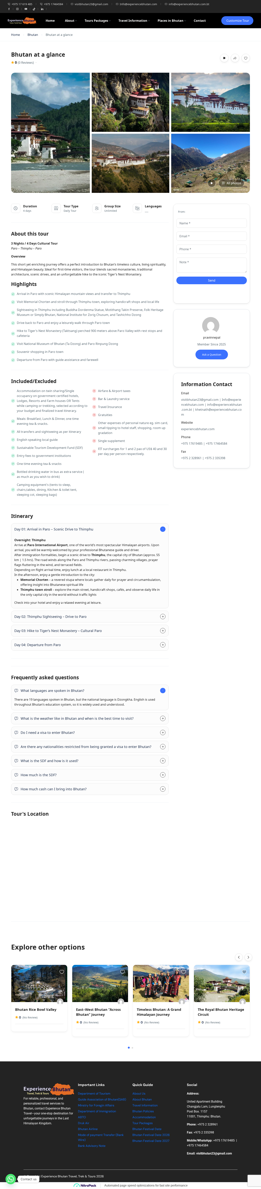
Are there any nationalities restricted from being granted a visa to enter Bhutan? (86, 746)
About (69, 21)
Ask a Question (211, 354)
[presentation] (239, 957)
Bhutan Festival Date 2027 (150, 1141)
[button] (129, 1048)
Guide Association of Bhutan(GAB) (102, 1099)
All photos (234, 183)
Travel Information (132, 21)
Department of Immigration (97, 1111)
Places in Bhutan (170, 21)
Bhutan (33, 35)
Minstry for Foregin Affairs (96, 1105)
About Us (138, 1094)
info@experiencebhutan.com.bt (189, 4)
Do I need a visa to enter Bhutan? (48, 732)
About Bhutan (142, 1099)
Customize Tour (237, 21)
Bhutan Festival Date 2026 (151, 1135)
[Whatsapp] (11, 1179)
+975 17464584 (53, 4)
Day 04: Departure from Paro (37, 644)
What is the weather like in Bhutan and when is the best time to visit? (77, 718)
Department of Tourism (94, 1094)
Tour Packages (142, 1123)
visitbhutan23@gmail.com (91, 4)
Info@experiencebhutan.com (138, 4)
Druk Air (83, 1123)
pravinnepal (211, 337)
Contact (200, 21)
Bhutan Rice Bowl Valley (35, 1009)
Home (50, 21)
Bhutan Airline (88, 1129)
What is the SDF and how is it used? (49, 760)
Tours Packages (96, 21)
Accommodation (144, 1117)
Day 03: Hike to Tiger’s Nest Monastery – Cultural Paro (58, 630)
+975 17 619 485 (22, 4)
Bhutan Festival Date (146, 1129)
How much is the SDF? (39, 775)
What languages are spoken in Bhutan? (52, 690)
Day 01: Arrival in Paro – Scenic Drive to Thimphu (53, 529)
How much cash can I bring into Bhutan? (54, 789)
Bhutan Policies (143, 1111)
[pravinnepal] (60, 1001)
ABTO (82, 1117)
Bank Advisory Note (91, 1146)
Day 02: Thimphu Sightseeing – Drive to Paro (50, 616)
